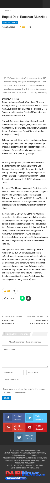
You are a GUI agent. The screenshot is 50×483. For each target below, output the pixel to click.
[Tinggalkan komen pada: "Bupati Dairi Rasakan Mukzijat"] (29, 27)
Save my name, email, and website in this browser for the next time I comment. (24, 390)
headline (6, 22)
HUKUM (14, 22)
